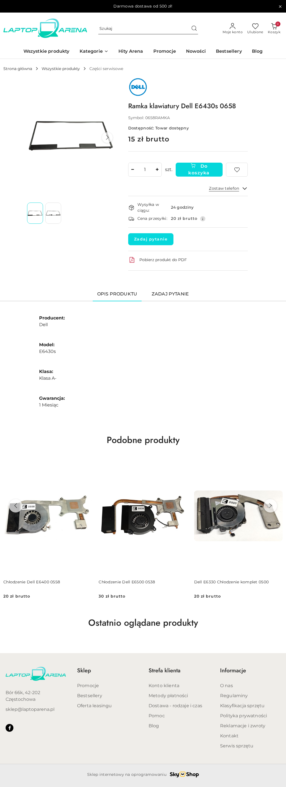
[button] (107, 137)
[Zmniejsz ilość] (132, 169)
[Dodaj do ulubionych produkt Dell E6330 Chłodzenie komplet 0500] (276, 463)
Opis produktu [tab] (117, 294)
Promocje (88, 685)
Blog (154, 725)
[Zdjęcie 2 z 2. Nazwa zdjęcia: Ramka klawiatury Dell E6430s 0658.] (53, 213)
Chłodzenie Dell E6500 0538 (127, 581)
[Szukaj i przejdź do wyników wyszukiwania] (194, 29)
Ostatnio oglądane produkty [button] (143, 622)
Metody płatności (168, 695)
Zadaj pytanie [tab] (170, 294)
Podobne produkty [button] (143, 440)
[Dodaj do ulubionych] (237, 170)
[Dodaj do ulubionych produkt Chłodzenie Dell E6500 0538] (181, 463)
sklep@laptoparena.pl (30, 709)
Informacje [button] (233, 670)
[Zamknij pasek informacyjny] (280, 6)
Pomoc (157, 715)
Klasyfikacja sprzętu (242, 705)
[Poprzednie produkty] (16, 505)
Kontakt (229, 735)
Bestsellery (89, 695)
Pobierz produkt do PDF (163, 259)
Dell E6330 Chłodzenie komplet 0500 (231, 581)
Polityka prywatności (243, 715)
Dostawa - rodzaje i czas (175, 705)
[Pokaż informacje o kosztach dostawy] (203, 219)
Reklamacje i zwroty (242, 725)
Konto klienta (164, 685)
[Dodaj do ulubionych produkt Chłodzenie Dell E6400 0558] (85, 463)
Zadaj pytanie (151, 239)
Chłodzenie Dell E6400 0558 (31, 581)
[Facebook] (9, 728)
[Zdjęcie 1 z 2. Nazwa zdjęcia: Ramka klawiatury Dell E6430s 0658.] (35, 213)
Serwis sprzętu (236, 746)
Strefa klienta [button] (164, 670)
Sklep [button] (84, 670)
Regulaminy (234, 695)
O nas (226, 685)
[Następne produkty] (270, 505)
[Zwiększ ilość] (157, 169)
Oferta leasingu (94, 705)
